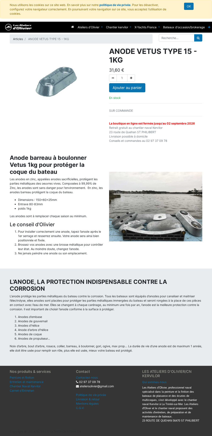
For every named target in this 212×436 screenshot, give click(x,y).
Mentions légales (87, 403)
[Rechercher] (198, 37)
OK (189, 6)
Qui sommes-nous (154, 382)
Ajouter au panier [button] (127, 87)
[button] (209, 27)
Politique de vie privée (91, 395)
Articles (18, 39)
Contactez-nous (87, 377)
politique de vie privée (114, 5)
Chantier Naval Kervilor (25, 386)
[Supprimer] (113, 78)
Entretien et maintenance (26, 382)
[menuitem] (72, 26)
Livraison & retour (88, 399)
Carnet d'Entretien (22, 390)
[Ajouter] (131, 78)
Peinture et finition (22, 377)
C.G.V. (80, 408)
